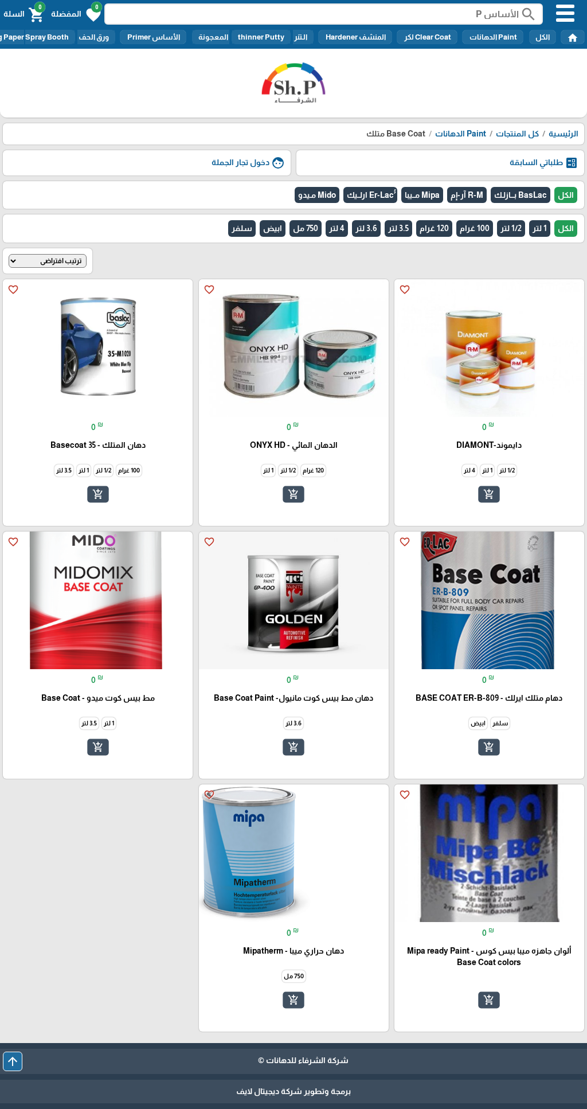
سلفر (242, 228)
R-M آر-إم (467, 195)
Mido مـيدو (317, 195)
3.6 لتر (366, 228)
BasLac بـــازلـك (520, 195)
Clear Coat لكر (427, 37)
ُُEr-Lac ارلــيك (370, 195)
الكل (542, 37)
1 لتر (540, 228)
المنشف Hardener (355, 37)
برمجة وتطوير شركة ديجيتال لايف (293, 1091)
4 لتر (337, 228)
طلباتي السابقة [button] (544, 163)
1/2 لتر (511, 228)
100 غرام (475, 228)
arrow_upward (12, 1061)
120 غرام (434, 228)
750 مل (305, 228)
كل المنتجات (517, 133)
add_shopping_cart (489, 494)
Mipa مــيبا (422, 195)
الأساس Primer (153, 37)
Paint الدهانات (492, 37)
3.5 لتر (398, 228)
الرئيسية (563, 133)
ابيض (272, 228)
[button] (76, 14)
